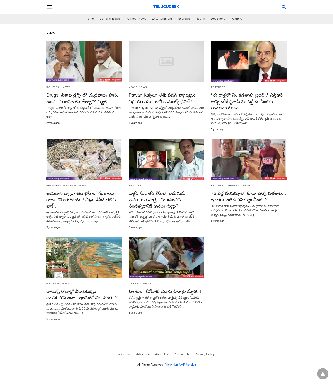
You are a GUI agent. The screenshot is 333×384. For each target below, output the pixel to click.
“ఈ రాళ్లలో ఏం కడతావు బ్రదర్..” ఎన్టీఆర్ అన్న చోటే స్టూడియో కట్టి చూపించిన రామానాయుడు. (247, 101)
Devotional (219, 18)
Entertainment (162, 18)
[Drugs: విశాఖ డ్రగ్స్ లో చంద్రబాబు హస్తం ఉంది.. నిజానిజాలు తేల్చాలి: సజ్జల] (84, 61)
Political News (136, 18)
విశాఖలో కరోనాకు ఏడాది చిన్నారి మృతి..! (165, 291)
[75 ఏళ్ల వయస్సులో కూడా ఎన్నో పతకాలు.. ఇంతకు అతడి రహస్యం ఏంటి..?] (249, 159)
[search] (284, 7)
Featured (218, 87)
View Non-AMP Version (180, 364)
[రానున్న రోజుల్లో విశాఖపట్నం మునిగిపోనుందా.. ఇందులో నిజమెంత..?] (84, 257)
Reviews (184, 18)
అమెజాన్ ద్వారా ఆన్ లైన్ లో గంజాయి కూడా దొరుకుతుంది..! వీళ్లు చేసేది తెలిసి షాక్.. (81, 199)
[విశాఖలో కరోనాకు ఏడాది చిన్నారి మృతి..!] (166, 257)
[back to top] (322, 373)
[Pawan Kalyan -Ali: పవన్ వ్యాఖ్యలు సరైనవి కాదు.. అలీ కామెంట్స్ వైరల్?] (166, 61)
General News (110, 18)
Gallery (237, 18)
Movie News (138, 87)
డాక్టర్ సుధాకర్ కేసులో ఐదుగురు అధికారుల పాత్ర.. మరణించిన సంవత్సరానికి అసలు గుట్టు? (157, 199)
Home (90, 18)
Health (200, 18)
